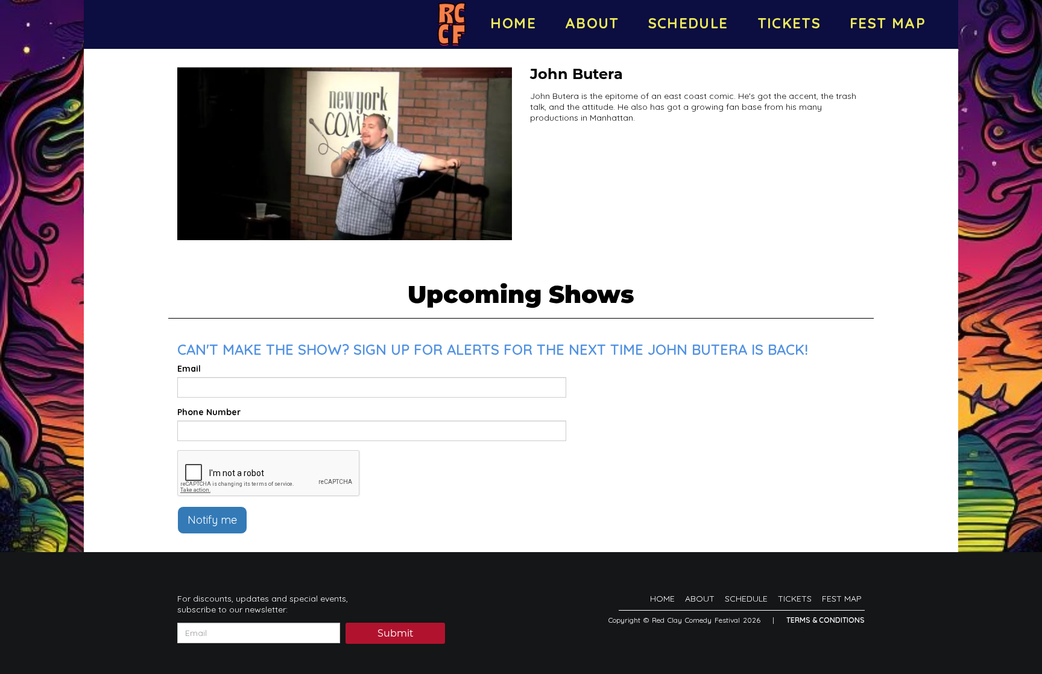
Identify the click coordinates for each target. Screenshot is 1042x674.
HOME (512, 23)
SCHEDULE (688, 23)
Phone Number (209, 412)
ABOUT (592, 23)
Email (189, 368)
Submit (395, 634)
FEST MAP (888, 23)
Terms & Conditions (825, 620)
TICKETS (789, 23)
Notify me (212, 520)
